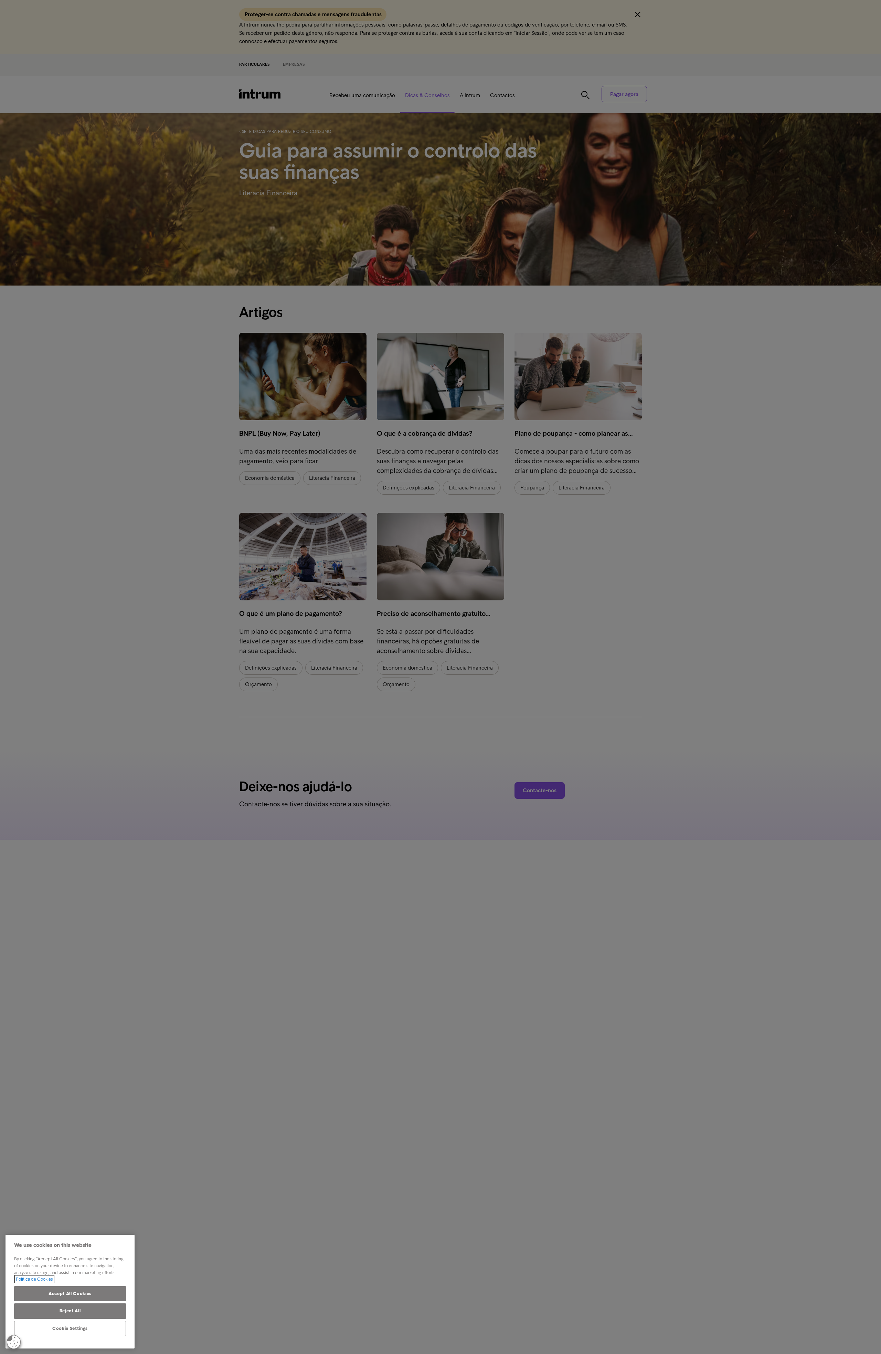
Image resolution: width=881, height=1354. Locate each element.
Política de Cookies (34, 1279)
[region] (70, 1291)
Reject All (70, 1310)
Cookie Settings (70, 1328)
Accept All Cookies (70, 1293)
